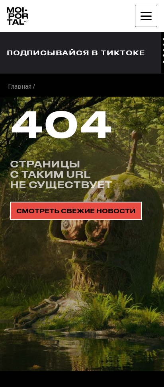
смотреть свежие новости (75, 210)
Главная (19, 86)
